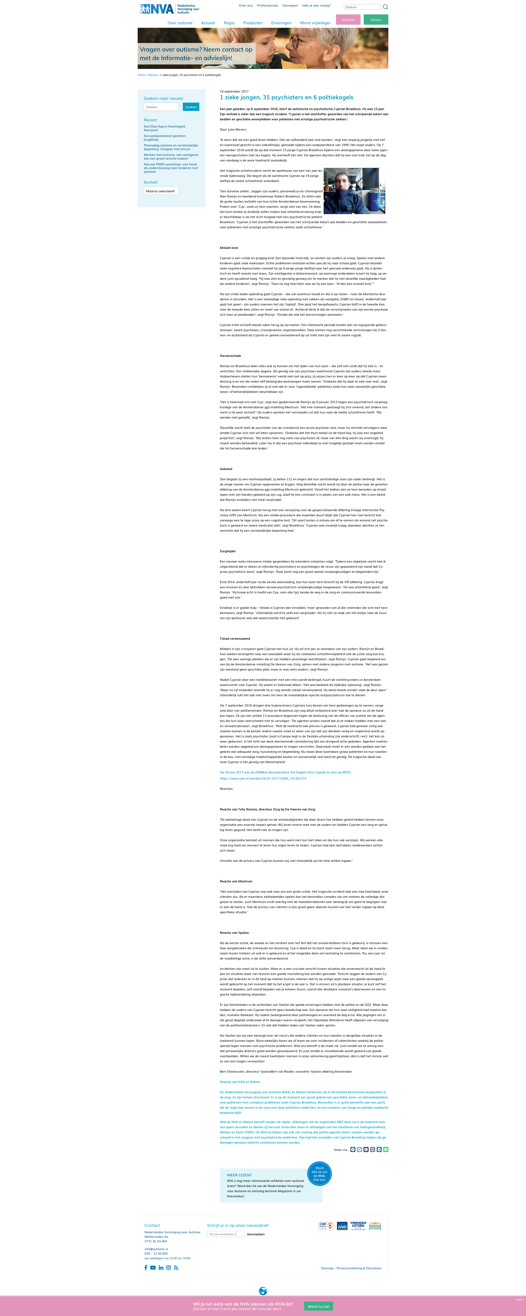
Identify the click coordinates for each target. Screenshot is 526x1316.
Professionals (267, 5)
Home (141, 75)
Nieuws (152, 75)
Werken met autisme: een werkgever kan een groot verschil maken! (171, 156)
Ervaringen (281, 23)
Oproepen (290, 5)
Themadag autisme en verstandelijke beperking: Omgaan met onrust (171, 147)
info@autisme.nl (156, 1248)
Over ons (246, 5)
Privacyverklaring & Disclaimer (359, 1268)
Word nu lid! (318, 1306)
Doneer (376, 19)
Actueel (208, 23)
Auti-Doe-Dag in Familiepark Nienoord (164, 128)
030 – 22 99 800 (156, 1253)
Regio (229, 23)
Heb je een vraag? (316, 5)
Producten (253, 23)
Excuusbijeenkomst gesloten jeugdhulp (165, 137)
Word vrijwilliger (315, 23)
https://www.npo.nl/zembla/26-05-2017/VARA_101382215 (263, 778)
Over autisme (180, 23)
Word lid (348, 19)
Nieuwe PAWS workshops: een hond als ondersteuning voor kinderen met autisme (171, 168)
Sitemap (327, 1268)
